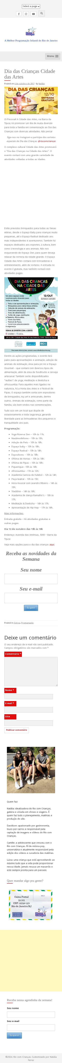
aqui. (52, 545)
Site (7, 717)
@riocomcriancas (46, 141)
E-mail (9, 703)
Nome (9, 690)
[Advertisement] (31, 194)
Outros (17, 623)
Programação (27, 623)
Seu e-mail (31, 589)
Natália (42, 84)
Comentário (13, 654)
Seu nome (31, 570)
